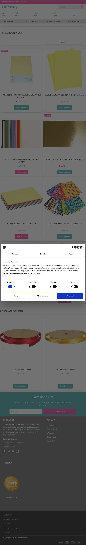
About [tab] (71, 254)
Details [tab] (43, 254)
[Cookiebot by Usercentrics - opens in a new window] (73, 247)
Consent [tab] (15, 254)
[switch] (32, 286)
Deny (16, 296)
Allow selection (43, 296)
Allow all (70, 296)
